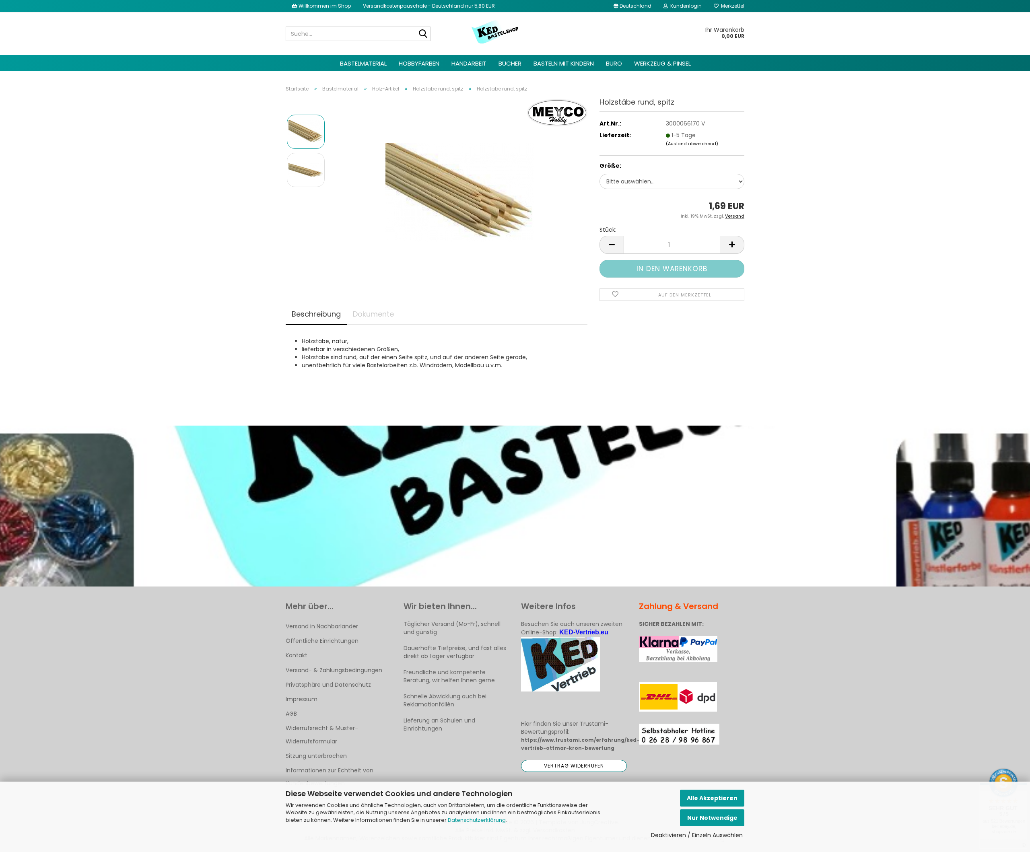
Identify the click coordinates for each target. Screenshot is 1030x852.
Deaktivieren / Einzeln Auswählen (697, 835)
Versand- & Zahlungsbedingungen (334, 670)
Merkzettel (731, 5)
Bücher (510, 63)
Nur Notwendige (712, 818)
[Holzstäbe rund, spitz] (459, 189)
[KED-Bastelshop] (495, 32)
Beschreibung (316, 314)
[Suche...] (423, 34)
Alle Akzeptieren (712, 798)
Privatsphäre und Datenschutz (328, 685)
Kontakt (296, 655)
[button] (632, 6)
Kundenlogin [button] (685, 5)
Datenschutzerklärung (477, 820)
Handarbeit (468, 63)
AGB (291, 714)
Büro (614, 63)
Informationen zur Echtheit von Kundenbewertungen (329, 776)
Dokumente (373, 314)
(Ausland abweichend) (692, 143)
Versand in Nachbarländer (322, 626)
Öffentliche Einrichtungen (322, 641)
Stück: (607, 230)
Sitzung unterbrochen (316, 756)
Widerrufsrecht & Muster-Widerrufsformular (322, 734)
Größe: (610, 166)
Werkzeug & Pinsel (662, 63)
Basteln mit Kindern (564, 63)
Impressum (301, 699)
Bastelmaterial (363, 63)
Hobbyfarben (419, 63)
